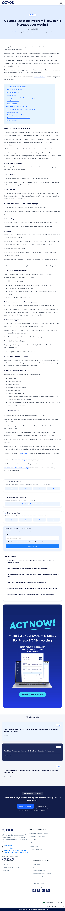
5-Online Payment (13, 101)
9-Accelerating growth (14, 112)
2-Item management (14, 92)
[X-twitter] (5, 859)
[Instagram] (13, 859)
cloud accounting (39, 77)
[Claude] (53, 488)
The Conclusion (12, 120)
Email (7, 534)
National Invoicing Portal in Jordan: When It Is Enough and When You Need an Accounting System (30, 561)
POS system (23, 453)
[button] (11, 520)
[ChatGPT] (11, 488)
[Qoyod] (8, 2)
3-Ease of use (11, 95)
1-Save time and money (14, 89)
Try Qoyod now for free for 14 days (16, 468)
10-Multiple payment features (17, 115)
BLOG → (32, 14)
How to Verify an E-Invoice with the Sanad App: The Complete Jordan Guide (30, 594)
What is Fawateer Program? (16, 86)
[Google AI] (39, 488)
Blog (13, 32)
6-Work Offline (12, 103)
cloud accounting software (22, 460)
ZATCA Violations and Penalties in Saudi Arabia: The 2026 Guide (26, 582)
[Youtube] (8, 859)
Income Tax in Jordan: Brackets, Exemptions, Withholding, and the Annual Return (32, 588)
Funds (17, 32)
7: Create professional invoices (17, 106)
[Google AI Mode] (34, 890)
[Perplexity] (25, 488)
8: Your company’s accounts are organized (21, 109)
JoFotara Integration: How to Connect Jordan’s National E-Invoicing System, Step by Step (33, 575)
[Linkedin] (10, 859)
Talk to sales (42, 806)
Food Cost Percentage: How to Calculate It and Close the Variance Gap (28, 568)
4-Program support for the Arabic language (21, 98)
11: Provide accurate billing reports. (18, 118)
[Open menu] (61, 3)
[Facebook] (2, 859)
